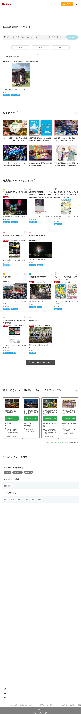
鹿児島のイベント (54, 705)
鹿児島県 (16, 472)
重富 (32, 304)
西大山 (58, 306)
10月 (39, 499)
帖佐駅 (27, 472)
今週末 (61, 48)
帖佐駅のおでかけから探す (68, 705)
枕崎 (58, 221)
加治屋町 (7, 350)
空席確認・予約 (11, 418)
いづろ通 (7, 219)
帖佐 (6, 92)
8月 (27, 499)
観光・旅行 (7, 486)
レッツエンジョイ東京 (12, 705)
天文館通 (33, 219)
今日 (20, 48)
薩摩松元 (33, 350)
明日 (40, 48)
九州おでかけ (23, 705)
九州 (6, 472)
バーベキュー (54, 442)
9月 (33, 499)
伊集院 (7, 263)
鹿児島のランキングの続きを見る (40, 362)
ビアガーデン (65, 442)
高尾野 (7, 306)
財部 (32, 262)
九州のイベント (33, 705)
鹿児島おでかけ (44, 705)
